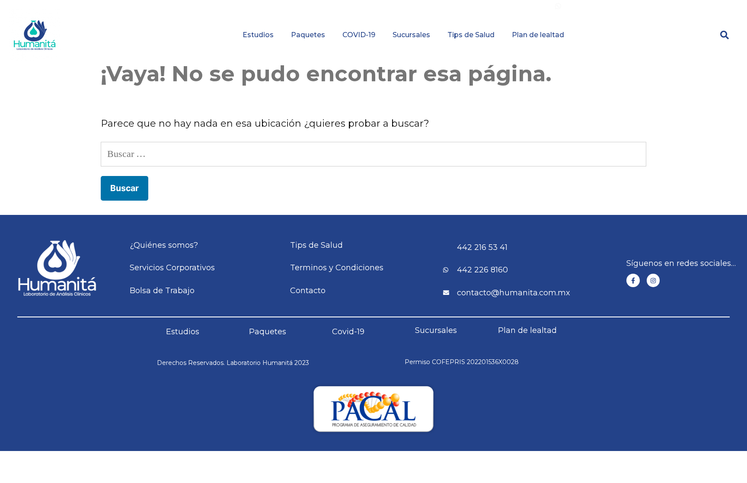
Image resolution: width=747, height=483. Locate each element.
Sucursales (411, 35)
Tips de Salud (471, 35)
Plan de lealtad (538, 35)
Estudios (258, 35)
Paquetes (308, 35)
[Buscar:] (373, 154)
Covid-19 (348, 331)
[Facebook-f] (633, 280)
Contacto (682, 6)
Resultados (421, 6)
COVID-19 (358, 35)
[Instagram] (653, 280)
